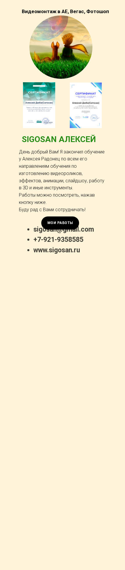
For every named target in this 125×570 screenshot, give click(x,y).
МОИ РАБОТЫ (60, 223)
